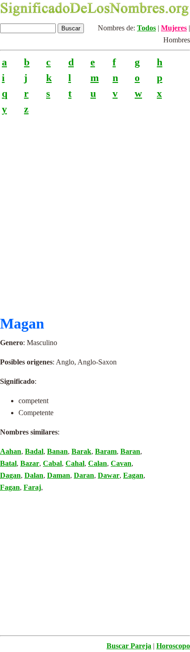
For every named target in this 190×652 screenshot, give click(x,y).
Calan (97, 463)
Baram (106, 451)
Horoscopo (173, 646)
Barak (81, 451)
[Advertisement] (95, 211)
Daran (84, 475)
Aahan (10, 451)
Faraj (32, 487)
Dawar (108, 475)
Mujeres (174, 28)
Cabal (52, 463)
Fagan (10, 487)
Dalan (33, 475)
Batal (8, 463)
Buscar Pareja (129, 646)
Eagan (133, 475)
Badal (34, 451)
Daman (58, 475)
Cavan (121, 463)
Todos (146, 28)
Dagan (10, 475)
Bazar (29, 463)
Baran (130, 451)
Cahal (74, 463)
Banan (57, 451)
